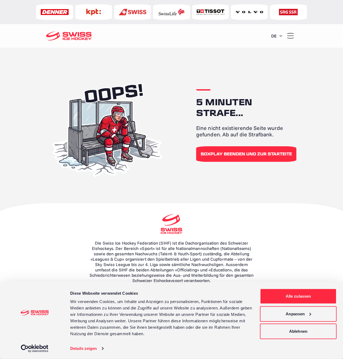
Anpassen (295, 313)
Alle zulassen (298, 296)
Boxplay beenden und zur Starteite (246, 154)
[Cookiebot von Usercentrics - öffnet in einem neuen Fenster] (34, 349)
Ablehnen (298, 331)
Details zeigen (83, 348)
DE (274, 36)
